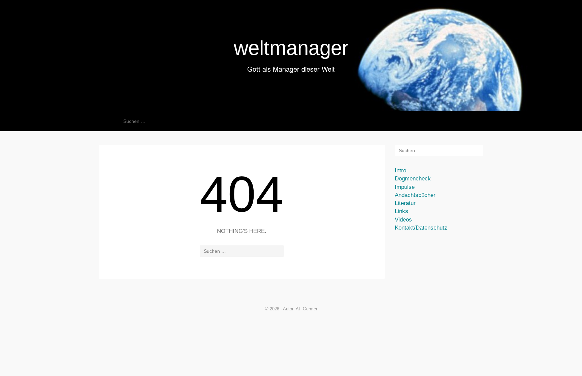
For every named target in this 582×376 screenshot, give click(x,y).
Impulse (405, 187)
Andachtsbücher (415, 195)
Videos (403, 219)
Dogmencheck (413, 178)
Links (401, 211)
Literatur (405, 203)
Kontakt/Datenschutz (421, 228)
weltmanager (291, 48)
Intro (400, 170)
